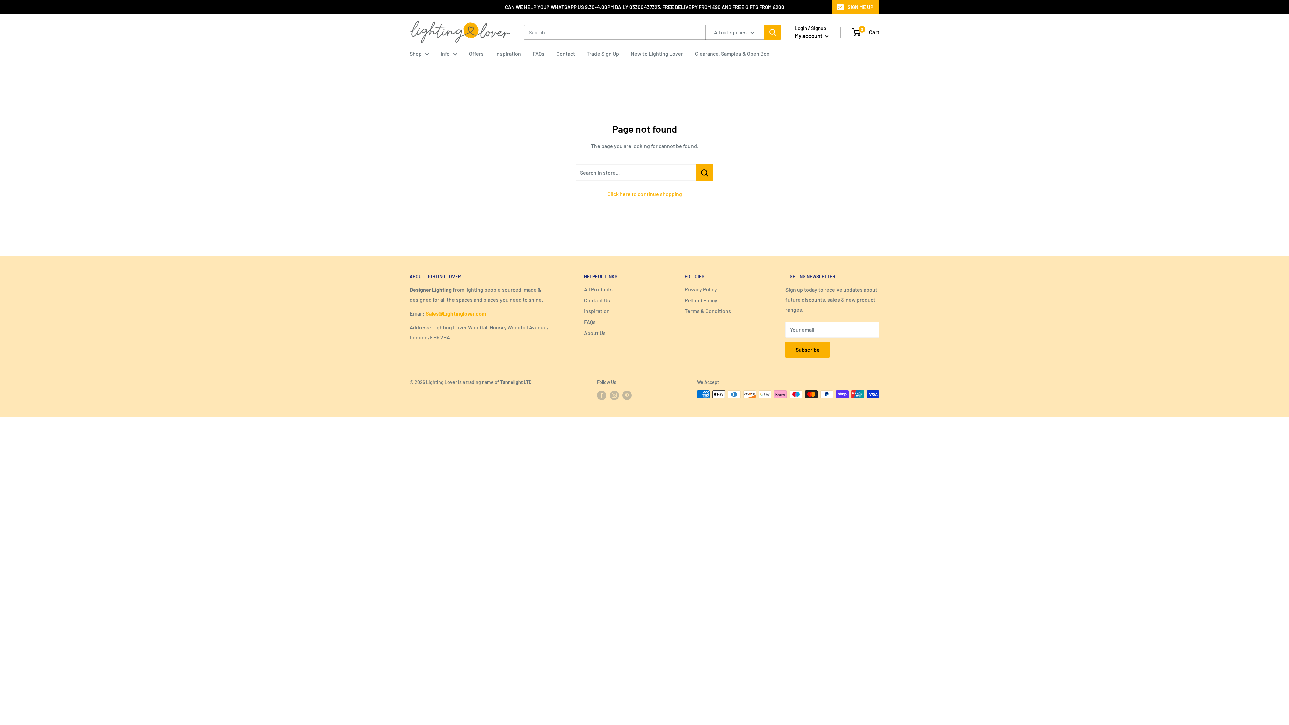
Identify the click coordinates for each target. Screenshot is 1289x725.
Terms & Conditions (708, 311)
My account (809, 35)
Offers (476, 53)
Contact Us (597, 300)
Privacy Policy (701, 289)
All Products (598, 289)
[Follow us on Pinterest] (627, 395)
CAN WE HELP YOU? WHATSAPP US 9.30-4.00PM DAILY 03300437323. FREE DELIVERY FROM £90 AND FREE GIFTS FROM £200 (644, 7)
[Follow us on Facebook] (601, 395)
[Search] (772, 32)
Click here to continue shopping (644, 194)
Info (445, 53)
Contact (565, 53)
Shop (416, 53)
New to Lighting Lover (657, 53)
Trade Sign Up (603, 53)
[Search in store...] (704, 172)
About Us (595, 333)
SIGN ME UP (860, 7)
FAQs (538, 53)
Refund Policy (701, 300)
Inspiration (508, 53)
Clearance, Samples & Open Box (732, 53)
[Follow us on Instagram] (614, 395)
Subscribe (808, 349)
